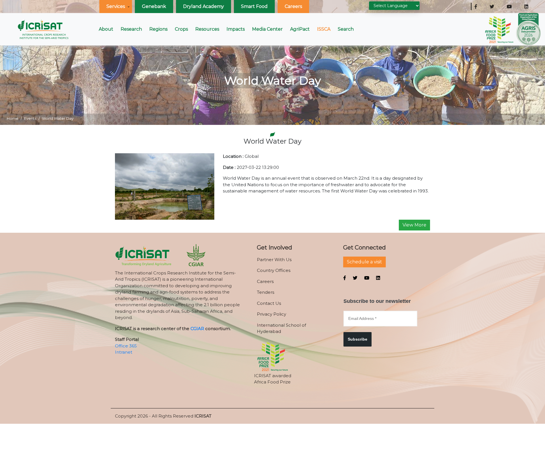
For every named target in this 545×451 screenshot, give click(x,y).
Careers (293, 6)
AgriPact (300, 29)
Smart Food (254, 6)
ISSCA (323, 29)
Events (30, 118)
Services (115, 6)
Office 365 (126, 346)
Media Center (267, 29)
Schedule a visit (364, 262)
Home (12, 118)
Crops (181, 29)
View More (414, 225)
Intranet (123, 352)
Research (131, 29)
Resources (207, 29)
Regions (158, 29)
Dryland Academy (203, 6)
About (106, 29)
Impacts (236, 29)
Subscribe (357, 339)
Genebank (154, 6)
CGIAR (197, 328)
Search (346, 29)
